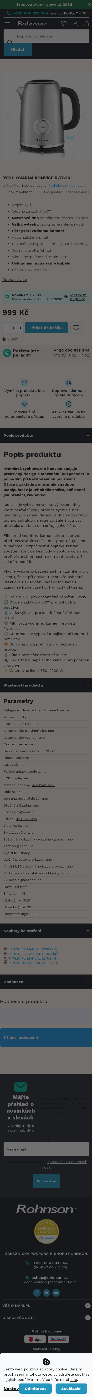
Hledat (18, 49)
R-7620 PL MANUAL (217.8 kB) (33, 958)
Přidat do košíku (46, 327)
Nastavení (14, 1388)
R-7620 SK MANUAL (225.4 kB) (33, 954)
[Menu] (6, 23)
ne (21, 764)
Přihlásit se (46, 1181)
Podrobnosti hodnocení (67, 185)
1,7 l (19, 792)
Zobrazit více (14, 279)
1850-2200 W (26, 819)
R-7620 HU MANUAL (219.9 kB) (33, 963)
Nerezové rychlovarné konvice (45, 710)
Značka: (19, 192)
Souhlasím (71, 1388)
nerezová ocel (43, 785)
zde (73, 1379)
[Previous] (7, 116)
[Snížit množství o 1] (6, 328)
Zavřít (28, 338)
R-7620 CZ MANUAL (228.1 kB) (33, 949)
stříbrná (21, 887)
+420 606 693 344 (72, 350)
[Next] (85, 116)
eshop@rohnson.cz (49, 1277)
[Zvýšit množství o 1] (20, 328)
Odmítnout (35, 1388)
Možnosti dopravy (78, 297)
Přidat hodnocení (21, 1037)
